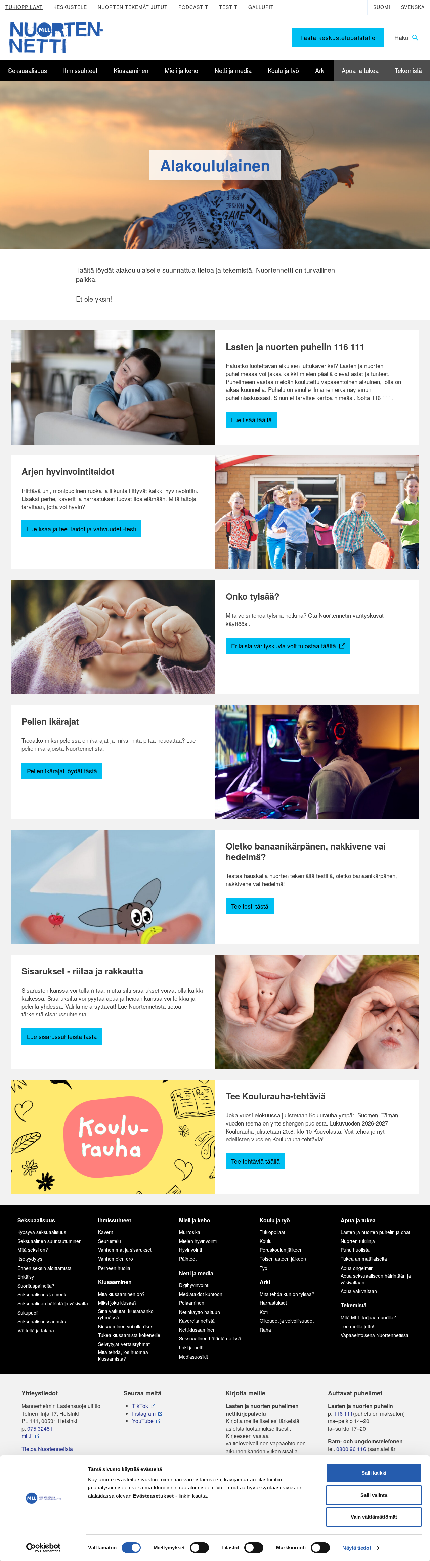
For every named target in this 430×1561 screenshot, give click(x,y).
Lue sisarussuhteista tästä (62, 1036)
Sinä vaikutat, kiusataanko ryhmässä (126, 1314)
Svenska (413, 7)
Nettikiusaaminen (197, 1329)
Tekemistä (354, 1305)
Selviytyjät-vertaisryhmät (124, 1344)
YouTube (143, 1421)
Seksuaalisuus (36, 1220)
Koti (264, 1312)
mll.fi (27, 1436)
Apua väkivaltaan (359, 1291)
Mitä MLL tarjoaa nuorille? (368, 1317)
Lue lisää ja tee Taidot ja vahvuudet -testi (81, 528)
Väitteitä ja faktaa (35, 1330)
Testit (228, 7)
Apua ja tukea (358, 1220)
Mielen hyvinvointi (198, 1241)
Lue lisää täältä (251, 419)
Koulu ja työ (275, 1220)
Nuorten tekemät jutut (133, 7)
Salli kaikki (373, 1473)
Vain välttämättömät (374, 1517)
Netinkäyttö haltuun (199, 1312)
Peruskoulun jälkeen (281, 1249)
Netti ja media (196, 1273)
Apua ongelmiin (357, 1268)
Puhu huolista (355, 1249)
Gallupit (261, 7)
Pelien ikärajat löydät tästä (62, 770)
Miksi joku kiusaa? (117, 1302)
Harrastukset (273, 1302)
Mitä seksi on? (32, 1249)
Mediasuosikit (193, 1356)
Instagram (144, 1413)
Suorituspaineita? (35, 1285)
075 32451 (40, 1428)
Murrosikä (189, 1232)
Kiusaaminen (115, 1282)
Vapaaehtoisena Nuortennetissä (374, 1335)
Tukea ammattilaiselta (364, 1258)
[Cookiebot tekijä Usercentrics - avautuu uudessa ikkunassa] (43, 1548)
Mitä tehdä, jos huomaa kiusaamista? (123, 1355)
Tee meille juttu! (357, 1326)
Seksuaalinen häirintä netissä (210, 1338)
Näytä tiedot (356, 1548)
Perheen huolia (114, 1268)
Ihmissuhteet (114, 1220)
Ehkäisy (25, 1276)
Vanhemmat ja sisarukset (125, 1249)
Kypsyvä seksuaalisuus (41, 1232)
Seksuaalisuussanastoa (42, 1321)
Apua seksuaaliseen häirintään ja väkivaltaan (376, 1279)
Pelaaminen (191, 1302)
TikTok (140, 1406)
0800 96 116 (351, 1449)
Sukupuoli (27, 1312)
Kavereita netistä (197, 1320)
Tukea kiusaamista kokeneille (129, 1335)
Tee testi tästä (249, 906)
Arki (265, 1282)
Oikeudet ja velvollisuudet (287, 1320)
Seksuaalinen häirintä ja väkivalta (52, 1303)
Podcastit (193, 7)
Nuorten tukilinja (358, 1241)
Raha (265, 1329)
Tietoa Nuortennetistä (47, 1449)
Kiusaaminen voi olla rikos (125, 1326)
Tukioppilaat (24, 7)
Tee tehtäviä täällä (255, 1161)
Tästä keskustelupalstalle (338, 37)
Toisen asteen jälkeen (283, 1258)
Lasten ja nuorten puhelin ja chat (375, 1232)
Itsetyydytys (29, 1258)
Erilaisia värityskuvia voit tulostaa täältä (284, 645)
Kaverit (105, 1232)
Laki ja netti (191, 1347)
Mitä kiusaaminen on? (121, 1294)
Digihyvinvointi (194, 1285)
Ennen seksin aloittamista (44, 1268)
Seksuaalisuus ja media (42, 1294)
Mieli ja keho (194, 1220)
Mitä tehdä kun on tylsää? (287, 1294)
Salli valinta (373, 1495)
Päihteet (188, 1258)
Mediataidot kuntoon (200, 1294)
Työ (263, 1268)
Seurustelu (109, 1241)
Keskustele (70, 7)
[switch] (199, 1547)
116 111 (343, 1413)
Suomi (381, 7)
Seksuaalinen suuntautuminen (49, 1241)
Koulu (266, 1241)
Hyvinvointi (190, 1249)
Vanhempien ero (115, 1258)
